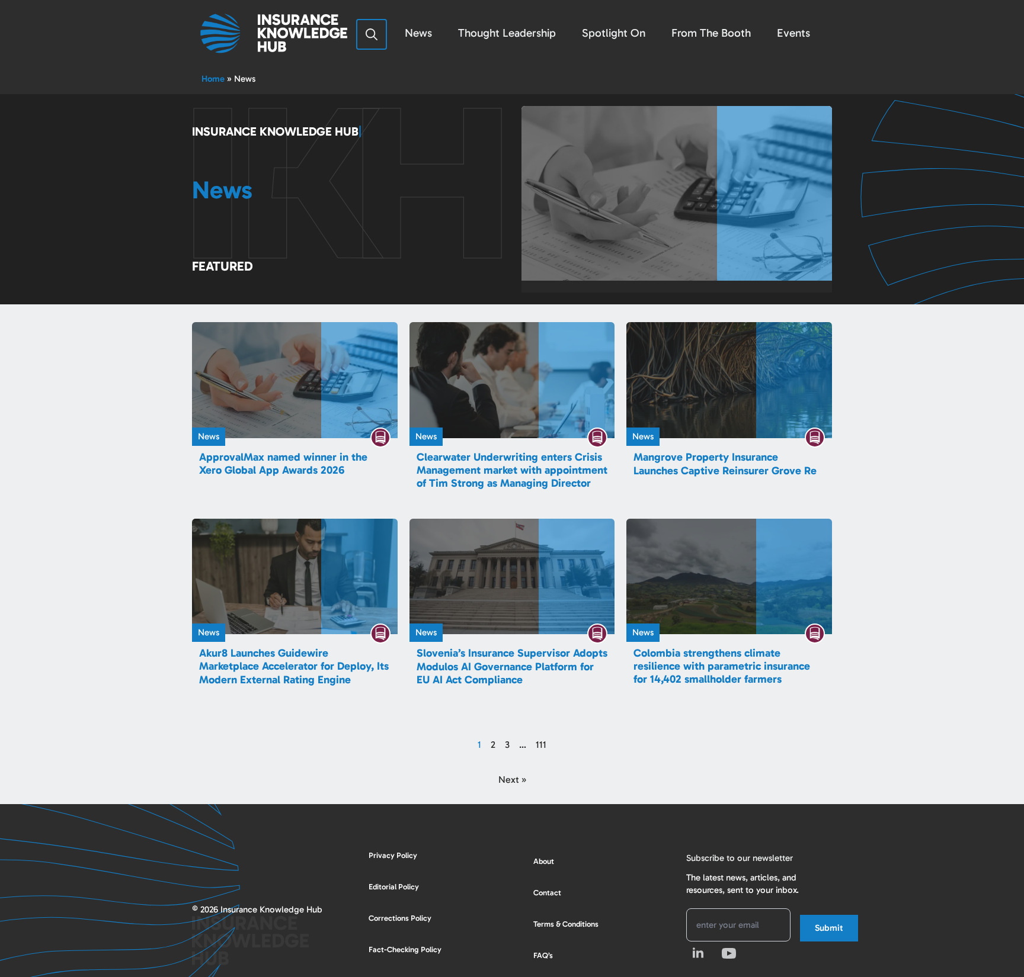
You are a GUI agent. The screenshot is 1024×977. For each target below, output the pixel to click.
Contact (547, 892)
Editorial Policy (394, 886)
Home (213, 78)
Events (793, 33)
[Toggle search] (371, 34)
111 (541, 744)
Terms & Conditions (566, 924)
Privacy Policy (393, 855)
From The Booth (711, 33)
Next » (512, 779)
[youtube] (729, 953)
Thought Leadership (507, 33)
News (418, 33)
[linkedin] (698, 953)
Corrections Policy (400, 918)
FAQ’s (543, 955)
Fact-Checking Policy (405, 949)
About (543, 861)
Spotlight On (613, 33)
